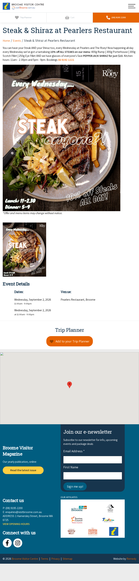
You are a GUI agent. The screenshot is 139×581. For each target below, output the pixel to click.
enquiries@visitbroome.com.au (23, 512)
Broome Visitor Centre (25, 558)
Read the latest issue (23, 470)
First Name (70, 467)
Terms (44, 558)
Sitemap (67, 558)
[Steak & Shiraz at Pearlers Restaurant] (69, 250)
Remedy (131, 558)
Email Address (74, 451)
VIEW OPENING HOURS (16, 524)
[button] (69, 385)
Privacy (55, 558)
